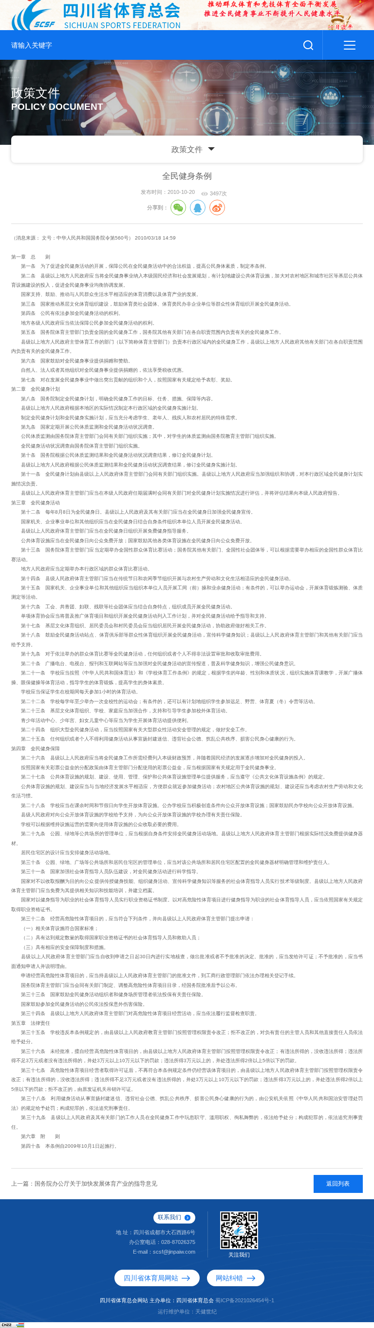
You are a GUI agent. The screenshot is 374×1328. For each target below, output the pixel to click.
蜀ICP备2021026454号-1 (244, 1300)
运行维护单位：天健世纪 (187, 1311)
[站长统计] (12, 1325)
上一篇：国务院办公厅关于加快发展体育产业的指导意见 (84, 1183)
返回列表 (338, 1183)
